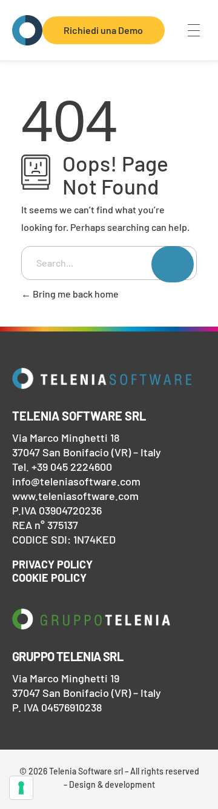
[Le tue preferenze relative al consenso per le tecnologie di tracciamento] (21, 787)
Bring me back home (75, 293)
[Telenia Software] (27, 30)
